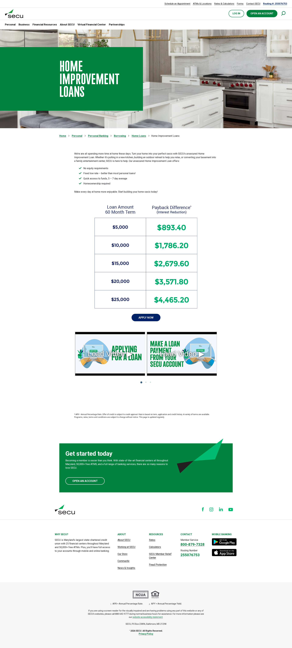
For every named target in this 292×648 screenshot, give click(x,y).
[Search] (283, 13)
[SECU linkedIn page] (221, 509)
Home (62, 135)
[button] (10, 25)
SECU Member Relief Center (160, 556)
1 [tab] (142, 382)
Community (123, 561)
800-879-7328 (193, 544)
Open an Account (85, 480)
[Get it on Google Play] (224, 542)
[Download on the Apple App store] (224, 552)
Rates (152, 540)
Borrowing (120, 135)
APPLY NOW (146, 317)
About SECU (124, 540)
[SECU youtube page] (230, 509)
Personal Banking (98, 135)
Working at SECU (126, 547)
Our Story (122, 554)
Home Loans (139, 135)
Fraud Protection (158, 564)
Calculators (155, 547)
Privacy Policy (146, 634)
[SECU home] (14, 13)
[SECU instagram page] (211, 509)
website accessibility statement (147, 617)
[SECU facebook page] (203, 509)
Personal (77, 135)
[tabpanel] (110, 354)
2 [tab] (146, 382)
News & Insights (126, 568)
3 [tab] (151, 382)
